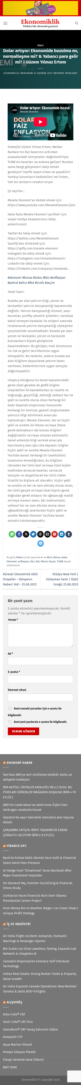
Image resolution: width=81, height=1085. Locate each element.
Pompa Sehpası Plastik (19, 1052)
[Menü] (5, 23)
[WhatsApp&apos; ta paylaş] (12, 534)
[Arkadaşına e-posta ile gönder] (47, 534)
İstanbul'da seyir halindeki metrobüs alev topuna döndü (38, 820)
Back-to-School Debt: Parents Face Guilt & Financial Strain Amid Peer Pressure (39, 860)
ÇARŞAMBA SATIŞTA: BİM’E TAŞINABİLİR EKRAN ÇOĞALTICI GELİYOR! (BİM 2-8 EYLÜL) (35, 832)
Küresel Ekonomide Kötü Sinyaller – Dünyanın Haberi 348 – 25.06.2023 (20, 579)
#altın (23, 283)
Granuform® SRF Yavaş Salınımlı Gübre (30, 1029)
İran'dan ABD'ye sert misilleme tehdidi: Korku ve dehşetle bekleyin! (37, 777)
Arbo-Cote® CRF (14, 1014)
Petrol (44, 561)
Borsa (56, 557)
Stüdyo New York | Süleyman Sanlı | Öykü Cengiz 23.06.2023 (62, 579)
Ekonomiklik (11, 73)
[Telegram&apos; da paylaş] (40, 543)
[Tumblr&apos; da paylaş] (68, 534)
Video (40, 45)
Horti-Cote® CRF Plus (18, 1022)
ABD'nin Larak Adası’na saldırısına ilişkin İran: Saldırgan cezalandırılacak (35, 807)
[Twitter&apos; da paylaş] (33, 534)
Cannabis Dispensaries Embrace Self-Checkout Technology (36, 963)
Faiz (32, 561)
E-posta (14, 672)
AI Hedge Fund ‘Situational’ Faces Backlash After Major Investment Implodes (37, 873)
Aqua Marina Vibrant (17, 1044)
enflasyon (23, 561)
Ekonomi (12, 561)
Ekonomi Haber (19, 763)
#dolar (37, 277)
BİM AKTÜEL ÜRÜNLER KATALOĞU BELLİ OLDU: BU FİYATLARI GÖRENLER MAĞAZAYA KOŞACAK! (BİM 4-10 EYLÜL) (39, 792)
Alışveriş (14, 1002)
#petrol (13, 283)
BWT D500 (10, 1067)
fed (38, 561)
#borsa (27, 277)
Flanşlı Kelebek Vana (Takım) (23, 1059)
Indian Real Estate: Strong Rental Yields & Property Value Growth (39, 976)
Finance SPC (17, 846)
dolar (64, 557)
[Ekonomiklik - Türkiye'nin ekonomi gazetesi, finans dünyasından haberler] (40, 23)
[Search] (76, 23)
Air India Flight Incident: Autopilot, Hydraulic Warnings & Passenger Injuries (35, 938)
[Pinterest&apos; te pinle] (54, 534)
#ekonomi (15, 277)
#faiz (46, 277)
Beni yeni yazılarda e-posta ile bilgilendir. (40, 722)
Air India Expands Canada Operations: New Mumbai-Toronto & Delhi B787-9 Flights (40, 988)
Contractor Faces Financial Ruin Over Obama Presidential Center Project (34, 898)
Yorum (13, 619)
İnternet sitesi (17, 690)
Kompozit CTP (12, 1037)
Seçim (52, 561)
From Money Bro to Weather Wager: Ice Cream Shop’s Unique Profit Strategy (40, 910)
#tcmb (39, 283)
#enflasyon (57, 277)
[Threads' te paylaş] (40, 534)
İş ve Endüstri (19, 924)
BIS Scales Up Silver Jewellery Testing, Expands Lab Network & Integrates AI (39, 951)
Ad (10, 653)
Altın (49, 557)
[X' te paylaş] (26, 534)
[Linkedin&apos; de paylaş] (61, 534)
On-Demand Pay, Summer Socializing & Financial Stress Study (37, 885)
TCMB (60, 561)
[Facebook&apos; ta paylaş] (19, 534)
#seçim (50, 283)
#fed (31, 283)
